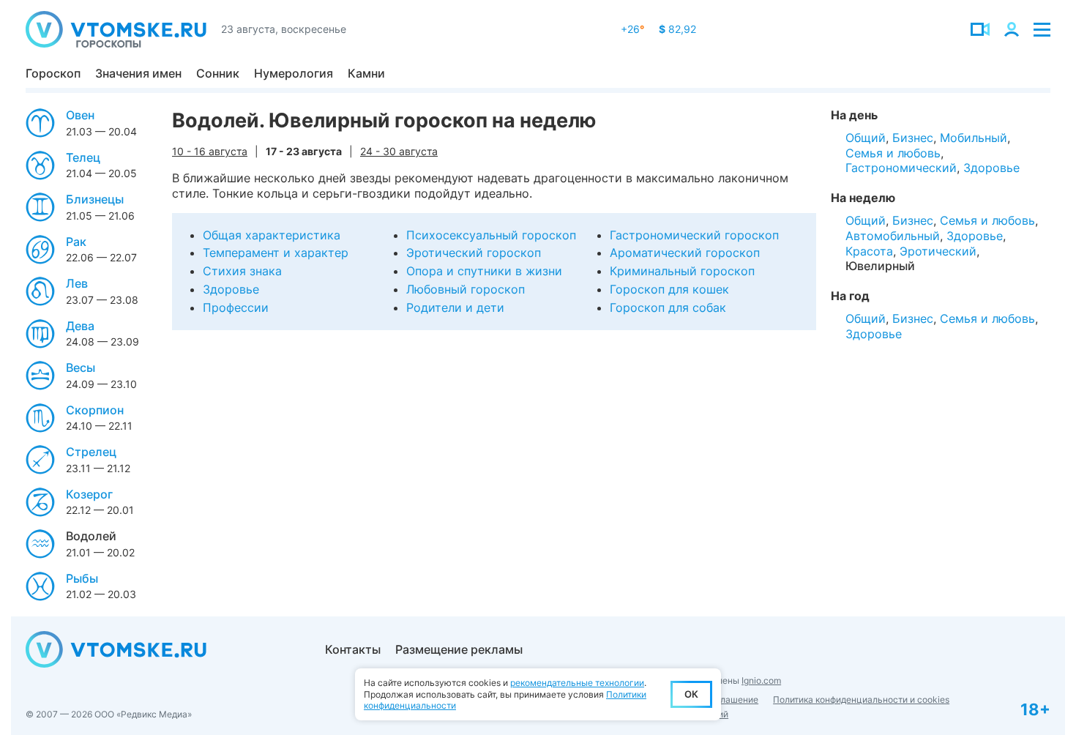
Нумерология (293, 73)
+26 (632, 29)
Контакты (353, 649)
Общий (865, 137)
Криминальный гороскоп (682, 271)
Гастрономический (901, 167)
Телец (83, 157)
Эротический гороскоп (473, 252)
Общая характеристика (271, 235)
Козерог (89, 494)
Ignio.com (761, 680)
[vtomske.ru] (116, 29)
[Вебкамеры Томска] (980, 29)
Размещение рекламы (459, 649)
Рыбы (82, 578)
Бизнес (912, 137)
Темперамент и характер (275, 252)
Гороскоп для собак (668, 307)
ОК (691, 694)
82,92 (677, 29)
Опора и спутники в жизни (484, 271)
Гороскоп (53, 73)
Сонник (217, 73)
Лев (77, 283)
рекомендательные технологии (577, 682)
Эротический (938, 251)
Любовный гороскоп (465, 289)
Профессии (236, 307)
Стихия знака (242, 271)
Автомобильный (892, 235)
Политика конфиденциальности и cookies (861, 699)
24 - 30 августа (399, 151)
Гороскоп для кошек (669, 289)
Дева (80, 325)
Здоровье (231, 289)
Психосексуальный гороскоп (491, 235)
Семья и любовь (893, 153)
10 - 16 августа (209, 151)
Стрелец (91, 451)
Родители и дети (455, 307)
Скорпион (95, 410)
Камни (366, 73)
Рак (76, 241)
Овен (80, 115)
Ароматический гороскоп (685, 252)
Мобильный (973, 137)
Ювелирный (880, 265)
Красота (869, 251)
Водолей (91, 536)
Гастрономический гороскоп (694, 235)
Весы (80, 367)
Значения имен (138, 73)
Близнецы (95, 199)
